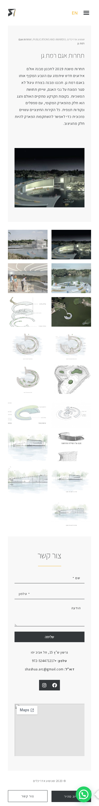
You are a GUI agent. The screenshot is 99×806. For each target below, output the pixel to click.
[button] (86, 12)
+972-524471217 (49, 661)
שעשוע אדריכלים (75, 39)
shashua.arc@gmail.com (49, 669)
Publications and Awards (49, 39)
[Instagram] (44, 685)
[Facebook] (55, 685)
